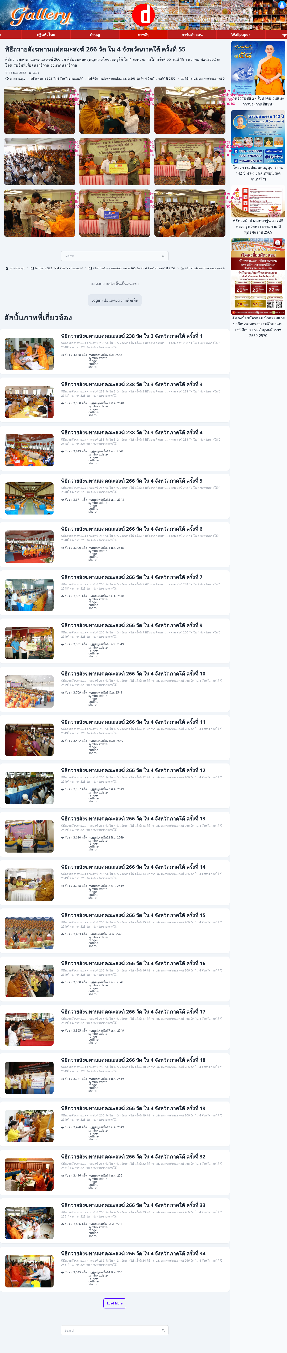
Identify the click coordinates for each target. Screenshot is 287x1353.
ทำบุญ (95, 34)
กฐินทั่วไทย (46, 34)
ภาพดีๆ (143, 34)
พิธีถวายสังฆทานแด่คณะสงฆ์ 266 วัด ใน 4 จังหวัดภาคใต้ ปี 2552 (133, 78)
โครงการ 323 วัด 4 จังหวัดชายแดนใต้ (58, 78)
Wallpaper (240, 34)
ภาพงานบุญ (17, 78)
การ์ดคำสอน (192, 34)
